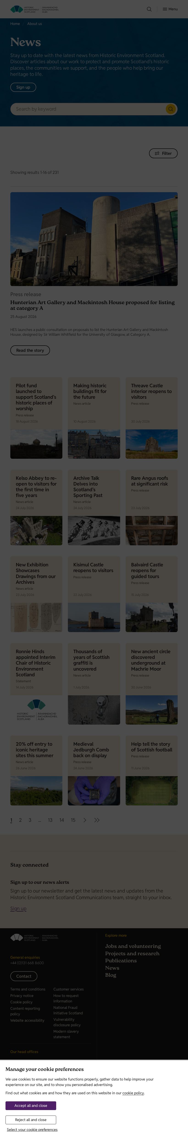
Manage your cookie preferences (45, 1070)
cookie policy (133, 1093)
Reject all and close (31, 1119)
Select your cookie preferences (32, 1129)
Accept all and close (30, 1105)
